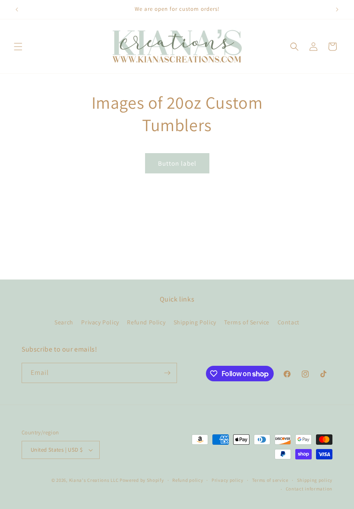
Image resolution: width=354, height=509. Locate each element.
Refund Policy (146, 322)
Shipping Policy (195, 322)
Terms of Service (246, 322)
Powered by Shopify (142, 480)
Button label (177, 163)
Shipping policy (315, 480)
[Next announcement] (337, 9)
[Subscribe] (167, 373)
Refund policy (187, 480)
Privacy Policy (100, 322)
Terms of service (270, 480)
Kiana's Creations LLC (94, 480)
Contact (289, 322)
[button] (18, 46)
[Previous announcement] (16, 9)
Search (63, 322)
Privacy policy (227, 480)
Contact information (309, 489)
